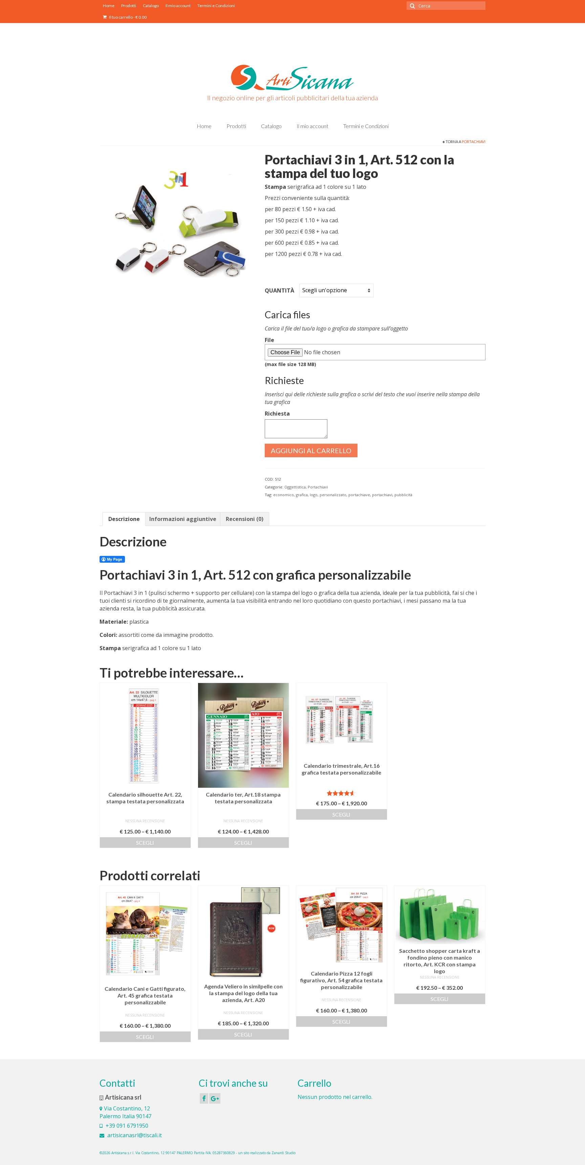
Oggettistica (295, 486)
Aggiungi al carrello (311, 450)
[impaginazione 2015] (177, 222)
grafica (302, 494)
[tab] (124, 519)
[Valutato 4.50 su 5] (341, 793)
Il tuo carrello (127, 17)
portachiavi (382, 494)
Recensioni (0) (244, 519)
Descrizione (124, 519)
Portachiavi (473, 141)
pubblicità (403, 494)
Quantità (279, 290)
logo (314, 494)
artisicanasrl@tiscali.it (134, 1135)
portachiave (359, 494)
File (290, 351)
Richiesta (277, 413)
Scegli (145, 842)
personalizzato (333, 494)
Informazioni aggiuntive (182, 519)
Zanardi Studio (284, 1152)
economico (283, 494)
